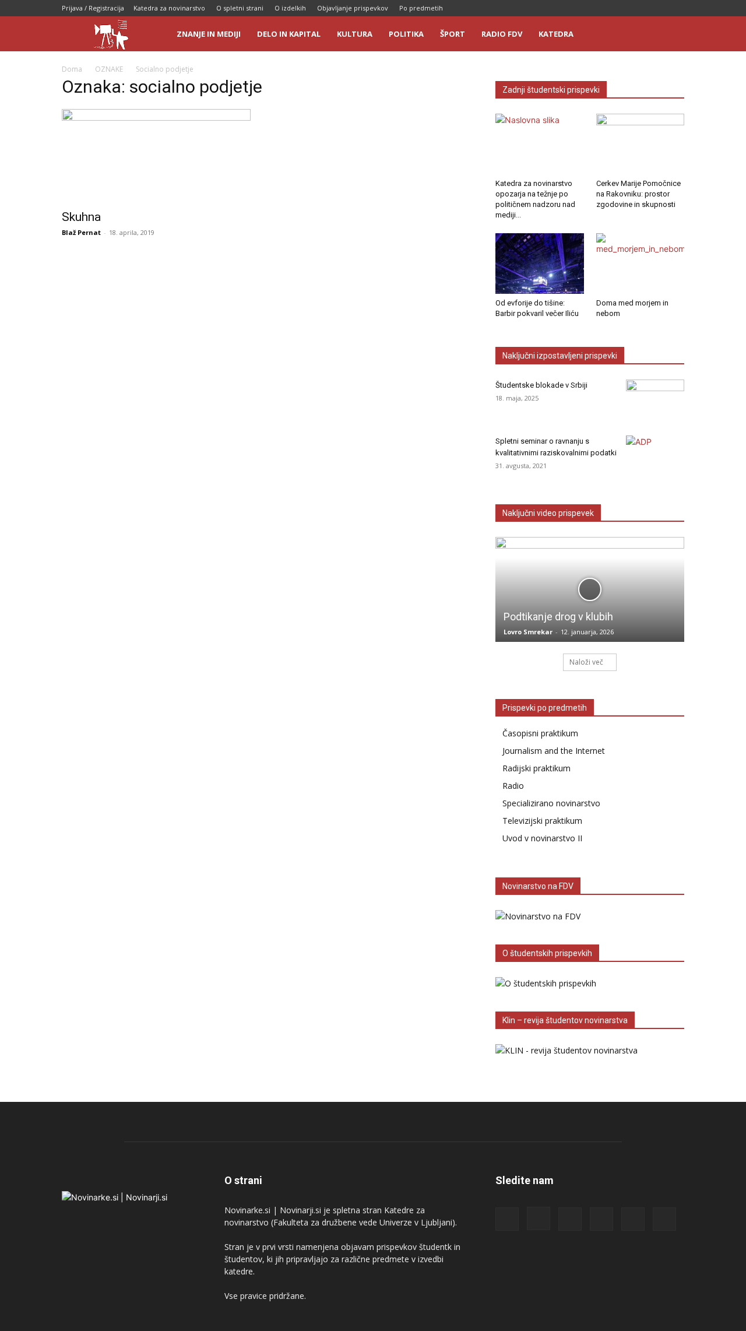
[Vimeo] (675, 8)
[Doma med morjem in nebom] (640, 263)
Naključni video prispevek (548, 513)
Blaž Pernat (81, 232)
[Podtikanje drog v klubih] (589, 589)
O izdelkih (290, 7)
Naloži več (586, 662)
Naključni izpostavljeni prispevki (559, 355)
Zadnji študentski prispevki (551, 89)
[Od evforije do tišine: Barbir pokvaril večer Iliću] (539, 263)
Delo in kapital (289, 34)
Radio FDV (501, 34)
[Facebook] (579, 8)
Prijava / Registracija (93, 7)
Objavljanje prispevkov (352, 7)
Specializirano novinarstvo (551, 803)
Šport (452, 34)
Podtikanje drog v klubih (558, 616)
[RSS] (618, 8)
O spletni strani (239, 7)
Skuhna (81, 217)
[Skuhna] (156, 155)
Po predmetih (421, 7)
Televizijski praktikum (542, 820)
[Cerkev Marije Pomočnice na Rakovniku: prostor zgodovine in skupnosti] (640, 144)
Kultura (354, 34)
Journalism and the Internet (553, 750)
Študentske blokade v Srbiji (541, 385)
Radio (513, 785)
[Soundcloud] (637, 8)
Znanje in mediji (209, 34)
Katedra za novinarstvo (169, 7)
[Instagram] (598, 8)
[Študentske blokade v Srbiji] (655, 400)
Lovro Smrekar (528, 631)
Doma (72, 69)
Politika (406, 34)
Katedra (556, 34)
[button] (670, 34)
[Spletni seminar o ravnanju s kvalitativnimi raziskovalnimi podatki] (655, 456)
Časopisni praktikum (540, 733)
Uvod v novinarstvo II (542, 838)
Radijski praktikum (536, 768)
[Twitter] (656, 8)
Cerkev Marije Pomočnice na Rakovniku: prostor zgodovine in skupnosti (638, 194)
